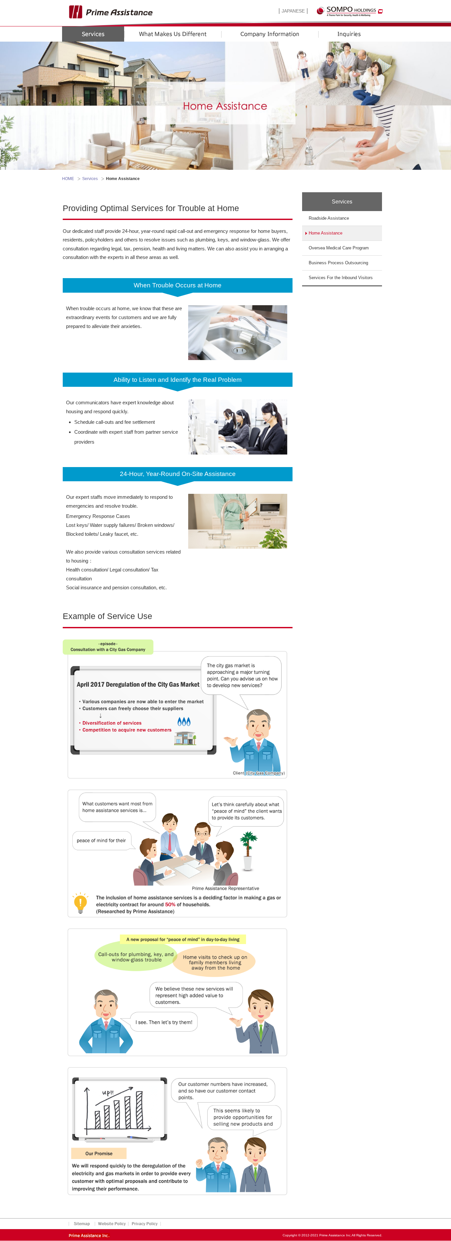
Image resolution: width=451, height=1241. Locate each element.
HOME (68, 178)
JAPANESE (293, 11)
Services (90, 178)
